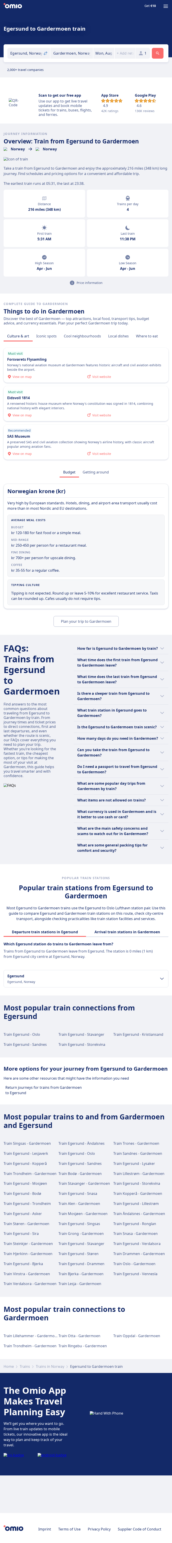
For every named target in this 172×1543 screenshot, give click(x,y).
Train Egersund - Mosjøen (25, 1183)
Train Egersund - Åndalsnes (81, 1143)
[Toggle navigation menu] (165, 6)
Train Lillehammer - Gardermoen (31, 1335)
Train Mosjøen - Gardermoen (83, 1213)
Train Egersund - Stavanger (81, 1034)
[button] (103, 53)
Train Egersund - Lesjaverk (26, 1153)
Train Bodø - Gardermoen (80, 1173)
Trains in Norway (50, 1366)
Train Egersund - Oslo (22, 1034)
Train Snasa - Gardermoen (135, 1233)
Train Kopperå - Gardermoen (137, 1193)
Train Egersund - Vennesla (135, 1273)
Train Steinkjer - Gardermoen (28, 1243)
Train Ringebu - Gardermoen (82, 1345)
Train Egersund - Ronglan (134, 1223)
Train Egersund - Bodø (22, 1193)
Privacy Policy (99, 1529)
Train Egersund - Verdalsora (137, 1243)
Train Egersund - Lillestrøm (136, 1203)
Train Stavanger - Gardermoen (84, 1183)
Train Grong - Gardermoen (81, 1233)
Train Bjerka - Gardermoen (80, 1273)
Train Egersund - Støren (78, 1253)
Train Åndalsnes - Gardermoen (139, 1213)
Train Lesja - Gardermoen (79, 1283)
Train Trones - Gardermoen (136, 1143)
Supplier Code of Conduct (139, 1529)
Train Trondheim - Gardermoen (30, 1173)
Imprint (44, 1529)
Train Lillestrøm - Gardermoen (138, 1173)
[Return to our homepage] (13, 6)
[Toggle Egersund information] (162, 978)
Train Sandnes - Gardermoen (137, 1153)
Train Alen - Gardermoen (79, 1203)
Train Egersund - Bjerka (23, 1263)
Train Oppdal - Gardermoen (136, 1335)
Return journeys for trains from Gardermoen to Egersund (43, 1090)
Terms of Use (69, 1529)
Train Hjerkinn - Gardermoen (28, 1253)
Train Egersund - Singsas (79, 1223)
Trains (25, 1366)
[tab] (18, 336)
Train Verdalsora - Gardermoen (30, 1283)
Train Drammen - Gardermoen (139, 1253)
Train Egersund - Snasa (77, 1193)
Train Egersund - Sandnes (25, 1044)
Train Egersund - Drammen (81, 1263)
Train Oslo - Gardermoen (134, 1263)
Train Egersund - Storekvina (81, 1044)
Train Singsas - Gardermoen (27, 1143)
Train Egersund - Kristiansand (138, 1034)
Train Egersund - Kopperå (25, 1163)
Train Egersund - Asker (23, 1213)
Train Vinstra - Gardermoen (27, 1273)
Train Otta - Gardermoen (79, 1335)
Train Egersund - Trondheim (27, 1203)
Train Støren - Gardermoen (26, 1223)
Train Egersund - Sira (21, 1233)
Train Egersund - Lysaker (134, 1163)
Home (9, 1366)
